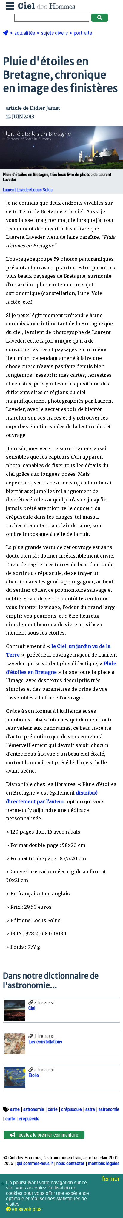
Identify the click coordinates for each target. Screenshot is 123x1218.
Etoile (33, 1075)
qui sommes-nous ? (35, 1163)
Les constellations (45, 1042)
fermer (112, 1178)
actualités (25, 33)
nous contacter (70, 1163)
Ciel (31, 1008)
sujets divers (55, 33)
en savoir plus (26, 1209)
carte (53, 1109)
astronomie (33, 1109)
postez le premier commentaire (46, 1135)
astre (15, 1109)
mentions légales (103, 1163)
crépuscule (71, 1109)
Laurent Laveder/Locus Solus (28, 189)
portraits (83, 33)
